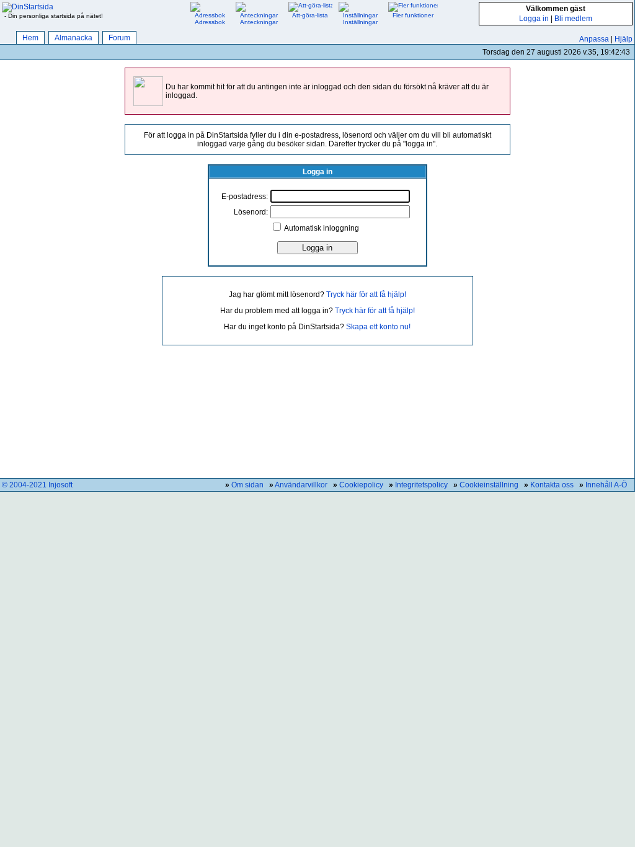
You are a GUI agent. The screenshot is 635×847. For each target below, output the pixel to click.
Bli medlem (573, 18)
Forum (119, 37)
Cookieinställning (489, 485)
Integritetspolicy (421, 485)
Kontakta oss (552, 485)
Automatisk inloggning (321, 228)
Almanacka (73, 37)
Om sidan (247, 485)
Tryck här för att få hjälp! (366, 294)
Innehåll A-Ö (606, 485)
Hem (30, 37)
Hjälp (624, 39)
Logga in (534, 18)
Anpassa (594, 39)
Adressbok (210, 22)
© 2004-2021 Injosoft (37, 485)
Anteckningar (259, 22)
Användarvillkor (301, 485)
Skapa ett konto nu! (378, 326)
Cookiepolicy (361, 485)
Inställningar (360, 22)
